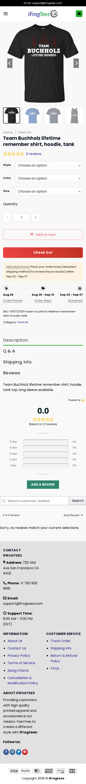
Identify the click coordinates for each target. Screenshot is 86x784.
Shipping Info (61, 648)
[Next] (76, 63)
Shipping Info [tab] (17, 362)
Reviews (11, 373)
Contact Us (17, 648)
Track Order (61, 640)
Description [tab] (15, 340)
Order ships (42, 301)
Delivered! (75, 301)
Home (8, 132)
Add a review (43, 484)
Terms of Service (21, 663)
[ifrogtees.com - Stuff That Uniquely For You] (43, 13)
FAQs (55, 668)
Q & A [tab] (9, 351)
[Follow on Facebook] (6, 752)
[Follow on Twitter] (19, 752)
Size (6, 191)
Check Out (42, 252)
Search (78, 500)
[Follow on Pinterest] (25, 752)
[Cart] (79, 13)
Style (7, 165)
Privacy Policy (19, 655)
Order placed (13, 301)
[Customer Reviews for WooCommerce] (83, 400)
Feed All (24, 132)
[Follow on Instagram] (12, 752)
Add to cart (46, 234)
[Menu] (5, 13)
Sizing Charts (18, 670)
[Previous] (10, 63)
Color (7, 178)
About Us (15, 640)
